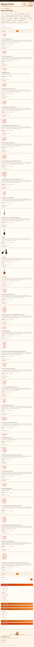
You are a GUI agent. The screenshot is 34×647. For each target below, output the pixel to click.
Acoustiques (3, 611)
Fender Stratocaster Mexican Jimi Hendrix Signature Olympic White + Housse (14, 351)
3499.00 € (7, 567)
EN (30, 0)
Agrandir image (4, 65)
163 (15, 573)
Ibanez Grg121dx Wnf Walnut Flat (7, 488)
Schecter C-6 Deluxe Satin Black (7, 38)
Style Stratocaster (13, 22)
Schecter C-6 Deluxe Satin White (7, 56)
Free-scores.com (3, 641)
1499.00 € (7, 319)
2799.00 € (7, 147)
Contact (5, 0)
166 (22, 573)
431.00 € (7, 410)
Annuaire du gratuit (6, 584)
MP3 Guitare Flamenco (5, 593)
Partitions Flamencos (5, 588)
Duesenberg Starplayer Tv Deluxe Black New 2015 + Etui (10, 125)
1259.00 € (7, 356)
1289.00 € (7, 299)
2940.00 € (7, 93)
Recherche (3, 577)
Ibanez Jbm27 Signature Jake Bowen (7, 471)
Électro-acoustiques (5, 612)
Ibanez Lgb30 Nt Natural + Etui (6, 437)
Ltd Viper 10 (3, 237)
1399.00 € (7, 458)
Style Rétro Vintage (21, 20)
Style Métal (15, 20)
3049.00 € (7, 165)
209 (27, 573)
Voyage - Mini (26, 22)
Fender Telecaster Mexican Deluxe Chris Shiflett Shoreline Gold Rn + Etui (13, 314)
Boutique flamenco (5, 603)
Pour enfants (4, 618)
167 (24, 573)
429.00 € (7, 43)
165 (19, 573)
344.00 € (7, 391)
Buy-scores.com (3, 642)
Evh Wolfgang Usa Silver (5, 72)
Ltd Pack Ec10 (4, 257)
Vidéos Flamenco (4, 598)
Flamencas (3, 616)
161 (10, 573)
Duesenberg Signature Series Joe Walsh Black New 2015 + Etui (11, 160)
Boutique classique (5, 606)
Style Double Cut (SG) (9, 20)
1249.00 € (7, 476)
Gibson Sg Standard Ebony (6, 330)
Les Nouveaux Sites (5, 590)
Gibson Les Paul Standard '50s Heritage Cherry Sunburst (10, 217)
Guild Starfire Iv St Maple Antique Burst (8, 541)
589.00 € (7, 373)
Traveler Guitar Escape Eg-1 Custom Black (8, 368)
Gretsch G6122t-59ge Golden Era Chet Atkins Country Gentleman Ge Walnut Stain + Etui (15, 562)
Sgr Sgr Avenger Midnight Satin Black (8, 405)
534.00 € (7, 427)
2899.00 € (7, 184)
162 (12, 573)
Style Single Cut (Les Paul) (5, 22)
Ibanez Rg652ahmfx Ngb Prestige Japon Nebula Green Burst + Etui (12, 525)
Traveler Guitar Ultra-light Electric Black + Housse (10, 386)
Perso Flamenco (5, 623)
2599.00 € (7, 112)
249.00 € (7, 262)
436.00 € (7, 61)
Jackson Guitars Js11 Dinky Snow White (8, 197)
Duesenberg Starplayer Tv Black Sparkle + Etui (9, 107)
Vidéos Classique (4, 599)
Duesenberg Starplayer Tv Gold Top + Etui (8, 142)
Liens (8, 0)
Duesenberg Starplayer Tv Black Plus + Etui (8, 88)
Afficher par (4, 27)
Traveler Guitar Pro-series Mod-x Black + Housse (9, 422)
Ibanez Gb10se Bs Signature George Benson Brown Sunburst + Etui (12, 454)
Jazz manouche (4, 615)
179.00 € (7, 202)
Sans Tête (3, 20)
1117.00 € (7, 281)
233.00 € (7, 492)
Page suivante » (3, 573)
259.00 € (7, 242)
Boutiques (2, 8)
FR (28, 0)
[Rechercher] (31, 579)
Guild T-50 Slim (4, 276)
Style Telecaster (20, 22)
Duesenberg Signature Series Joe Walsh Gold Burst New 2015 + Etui (12, 179)
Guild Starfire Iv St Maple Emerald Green (8, 294)
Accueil (2, 0)
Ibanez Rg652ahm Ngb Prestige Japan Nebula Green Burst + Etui (12, 505)
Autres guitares (5, 609)
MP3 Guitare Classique (5, 595)
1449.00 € (7, 546)
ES (32, 0)
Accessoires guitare (6, 621)
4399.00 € (7, 76)
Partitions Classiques (5, 589)
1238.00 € (7, 441)
